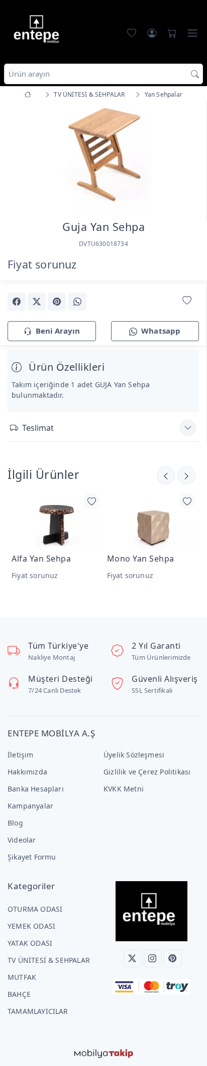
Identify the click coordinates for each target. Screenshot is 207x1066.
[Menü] (192, 33)
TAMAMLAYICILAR (38, 1011)
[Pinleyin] (57, 302)
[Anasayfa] (29, 94)
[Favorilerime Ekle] (187, 301)
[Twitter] (133, 958)
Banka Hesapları (36, 788)
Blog (15, 823)
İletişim (21, 754)
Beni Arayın (58, 331)
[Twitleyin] (37, 302)
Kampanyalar (30, 806)
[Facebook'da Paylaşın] (17, 302)
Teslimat (38, 427)
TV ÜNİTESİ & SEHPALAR (49, 960)
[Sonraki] (166, 475)
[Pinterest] (173, 958)
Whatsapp (161, 331)
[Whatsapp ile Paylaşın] (77, 302)
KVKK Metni (124, 788)
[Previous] (20, 160)
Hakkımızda (27, 771)
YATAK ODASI (30, 943)
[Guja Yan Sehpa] (103, 158)
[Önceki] (186, 475)
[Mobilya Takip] (103, 1052)
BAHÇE (19, 994)
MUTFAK (22, 977)
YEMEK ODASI (31, 926)
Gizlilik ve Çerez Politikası (147, 771)
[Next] (186, 160)
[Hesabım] (152, 33)
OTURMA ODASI (35, 909)
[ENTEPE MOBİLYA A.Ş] (39, 31)
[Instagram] (153, 958)
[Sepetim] (170, 33)
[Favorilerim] (130, 33)
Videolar (22, 840)
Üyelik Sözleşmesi (134, 754)
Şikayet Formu (32, 857)
